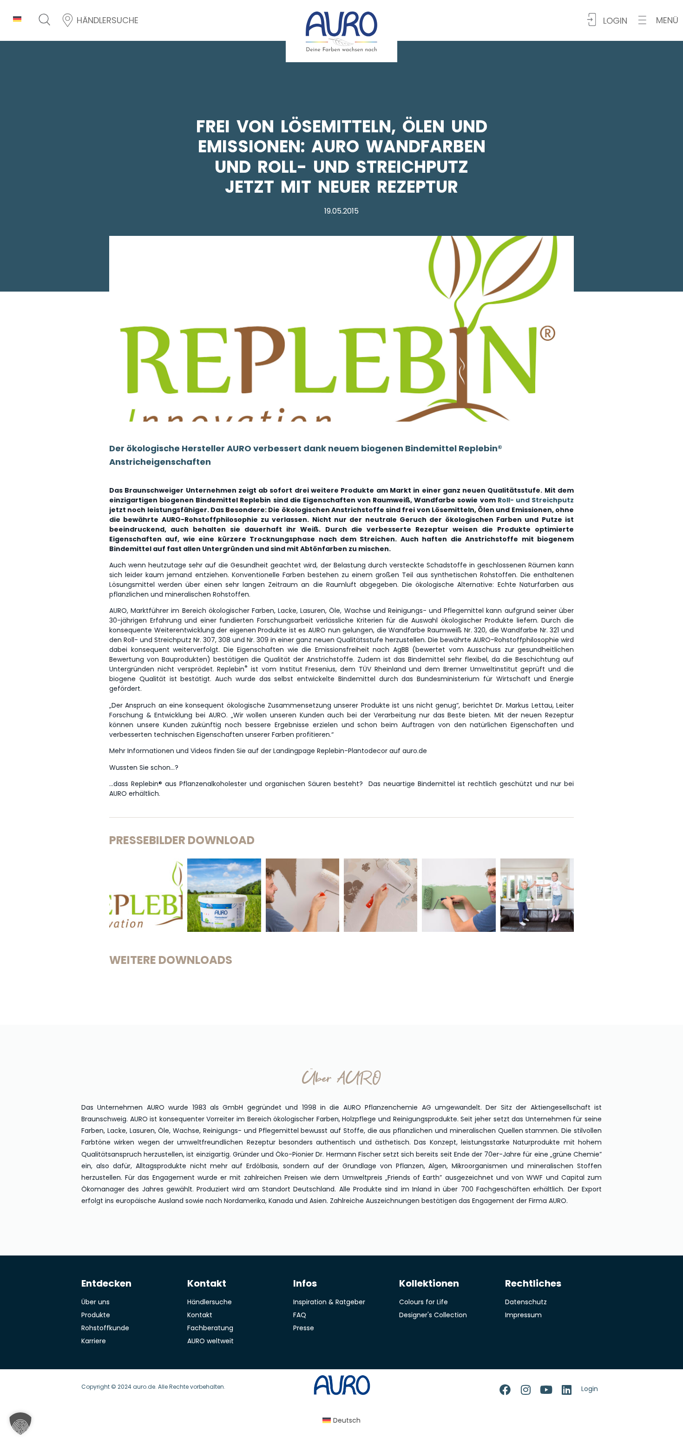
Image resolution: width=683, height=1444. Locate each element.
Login (589, 1388)
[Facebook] (505, 1389)
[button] (658, 20)
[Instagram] (525, 1389)
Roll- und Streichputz (536, 500)
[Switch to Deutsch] (17, 19)
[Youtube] (546, 1389)
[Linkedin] (566, 1389)
